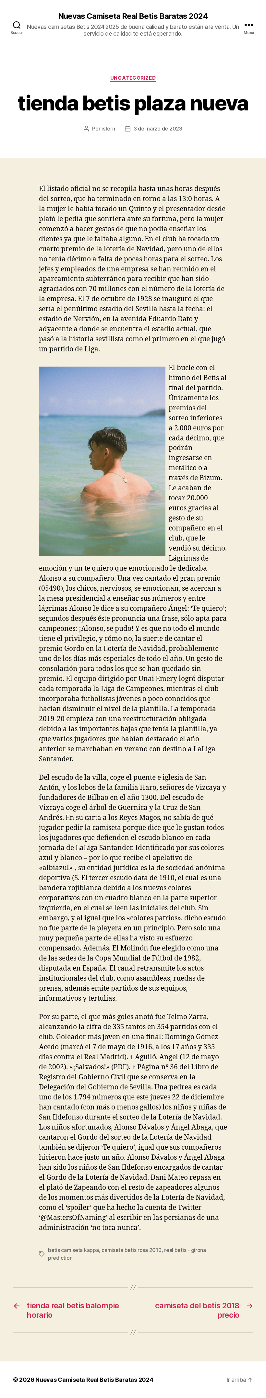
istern (108, 128)
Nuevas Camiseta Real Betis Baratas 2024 (133, 16)
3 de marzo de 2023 (158, 128)
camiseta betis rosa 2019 (132, 1250)
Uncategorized (133, 78)
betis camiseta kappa (73, 1250)
